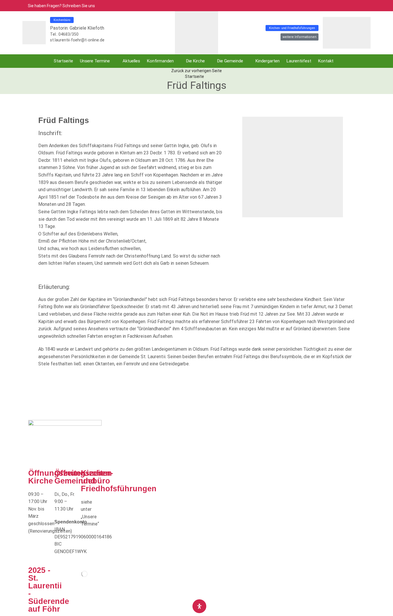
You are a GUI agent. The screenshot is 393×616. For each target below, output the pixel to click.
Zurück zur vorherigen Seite (196, 70)
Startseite (194, 76)
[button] (362, 5)
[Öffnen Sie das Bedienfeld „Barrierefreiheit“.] (199, 606)
